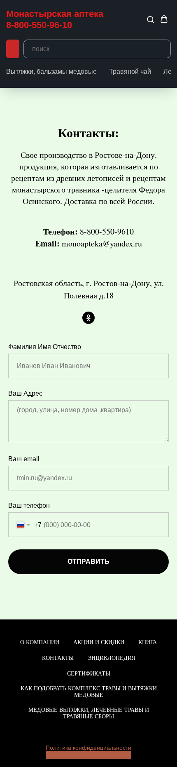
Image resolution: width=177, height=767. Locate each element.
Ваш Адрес (25, 393)
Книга (147, 642)
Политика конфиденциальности (88, 747)
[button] (150, 19)
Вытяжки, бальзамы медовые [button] (51, 71)
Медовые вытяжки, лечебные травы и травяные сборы (88, 713)
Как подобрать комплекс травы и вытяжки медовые (89, 691)
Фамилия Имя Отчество (44, 346)
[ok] (88, 318)
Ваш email (24, 458)
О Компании (39, 642)
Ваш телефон (29, 505)
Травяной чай (130, 71)
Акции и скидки (98, 642)
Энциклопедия (111, 658)
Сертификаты (88, 674)
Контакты (58, 658)
